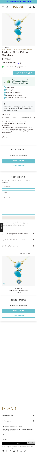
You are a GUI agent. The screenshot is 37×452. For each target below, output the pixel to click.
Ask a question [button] (18, 165)
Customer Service (7, 415)
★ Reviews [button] (1, 227)
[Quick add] (4, 284)
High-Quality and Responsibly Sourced (16, 233)
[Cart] (34, 6)
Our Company (6, 421)
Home (3, 49)
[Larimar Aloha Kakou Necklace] (18, 271)
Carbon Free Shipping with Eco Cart (16, 240)
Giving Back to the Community (14, 246)
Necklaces (9, 49)
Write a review (18, 160)
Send (18, 218)
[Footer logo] (9, 408)
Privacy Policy (6, 225)
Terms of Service (17, 225)
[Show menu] (3, 6)
